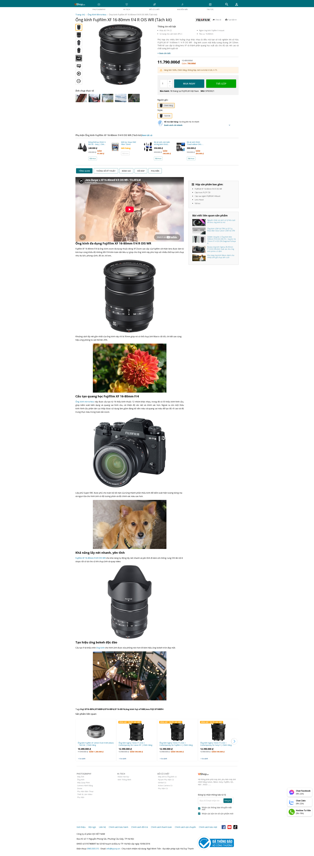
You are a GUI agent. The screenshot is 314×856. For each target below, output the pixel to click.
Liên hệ (102, 827)
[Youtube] (229, 827)
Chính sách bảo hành (118, 827)
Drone (79, 788)
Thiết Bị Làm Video (84, 794)
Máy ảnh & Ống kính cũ (167, 776)
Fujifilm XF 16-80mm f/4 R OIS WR (90, 558)
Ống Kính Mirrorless (97, 14)
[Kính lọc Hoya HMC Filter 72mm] (115, 150)
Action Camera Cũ (165, 785)
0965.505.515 (93, 848)
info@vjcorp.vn (113, 848)
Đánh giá (126, 171)
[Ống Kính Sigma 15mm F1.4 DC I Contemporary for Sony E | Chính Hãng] (218, 730)
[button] (198, 125)
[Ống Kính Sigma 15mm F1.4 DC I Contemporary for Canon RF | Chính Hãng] (137, 730)
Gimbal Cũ (162, 782)
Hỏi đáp (141, 171)
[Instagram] (235, 827)
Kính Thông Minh (124, 779)
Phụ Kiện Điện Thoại (85, 791)
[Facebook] (224, 827)
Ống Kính (80, 779)
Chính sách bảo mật (208, 827)
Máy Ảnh (80, 776)
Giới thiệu (81, 827)
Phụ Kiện (80, 797)
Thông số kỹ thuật (106, 171)
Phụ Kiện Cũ (163, 788)
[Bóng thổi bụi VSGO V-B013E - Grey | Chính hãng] (82, 150)
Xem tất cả (147, 135)
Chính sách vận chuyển (185, 827)
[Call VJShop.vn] (292, 812)
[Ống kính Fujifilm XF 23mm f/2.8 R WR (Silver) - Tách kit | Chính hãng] (96, 730)
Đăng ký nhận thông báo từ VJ (214, 797)
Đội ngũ (92, 827)
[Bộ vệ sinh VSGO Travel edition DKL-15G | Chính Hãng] (181, 150)
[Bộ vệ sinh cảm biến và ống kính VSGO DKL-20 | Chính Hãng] (148, 150)
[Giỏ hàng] (236, 4)
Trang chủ (80, 14)
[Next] (234, 741)
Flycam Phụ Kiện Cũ (166, 779)
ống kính (100, 647)
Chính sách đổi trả (139, 827)
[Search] (226, 4)
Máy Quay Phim (83, 782)
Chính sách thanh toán (161, 827)
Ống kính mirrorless (84, 401)
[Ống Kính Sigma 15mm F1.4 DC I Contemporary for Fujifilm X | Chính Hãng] (177, 730)
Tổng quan (84, 171)
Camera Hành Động (85, 785)
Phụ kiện (155, 171)
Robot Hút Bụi (123, 776)
